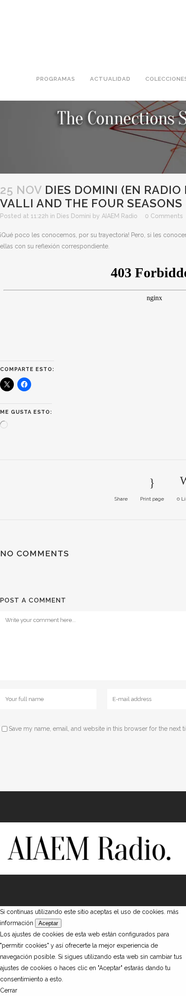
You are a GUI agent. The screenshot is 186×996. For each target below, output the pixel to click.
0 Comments (164, 216)
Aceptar (48, 923)
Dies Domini (74, 216)
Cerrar (8, 990)
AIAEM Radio (120, 216)
